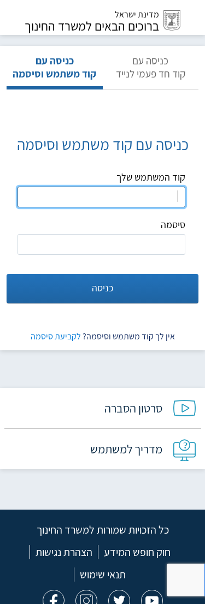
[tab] (151, 71)
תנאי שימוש (103, 574)
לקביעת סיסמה (56, 336)
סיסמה (173, 224)
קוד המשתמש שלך (150, 177)
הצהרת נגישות (64, 552)
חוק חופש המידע (137, 552)
